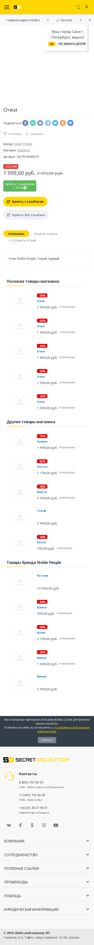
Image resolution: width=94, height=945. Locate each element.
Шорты (42, 492)
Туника (42, 441)
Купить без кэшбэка (28, 215)
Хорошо (47, 740)
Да (52, 43)
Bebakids (23, 150)
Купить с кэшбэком (27, 201)
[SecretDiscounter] (17, 7)
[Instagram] (44, 825)
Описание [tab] (16, 233)
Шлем (41, 632)
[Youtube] (55, 825)
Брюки (41, 676)
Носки (41, 542)
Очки (40, 301)
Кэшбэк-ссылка (45, 233)
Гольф (41, 511)
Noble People (23, 144)
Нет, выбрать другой (72, 43)
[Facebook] (20, 825)
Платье (42, 467)
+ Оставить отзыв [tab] (22, 240)
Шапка (41, 607)
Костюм (42, 575)
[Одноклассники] (32, 825)
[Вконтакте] (8, 825)
